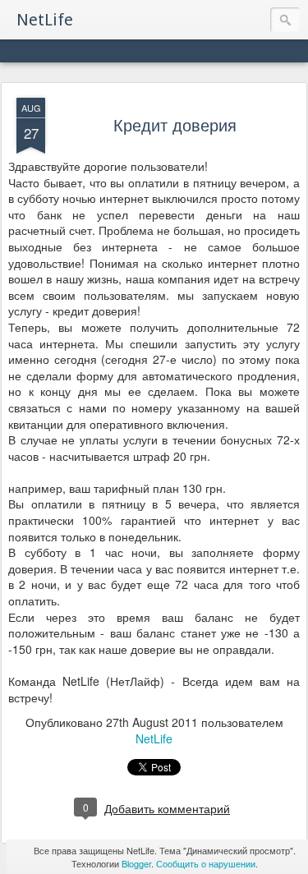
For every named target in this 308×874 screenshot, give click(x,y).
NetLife (154, 738)
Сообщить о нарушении (205, 863)
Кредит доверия (175, 124)
